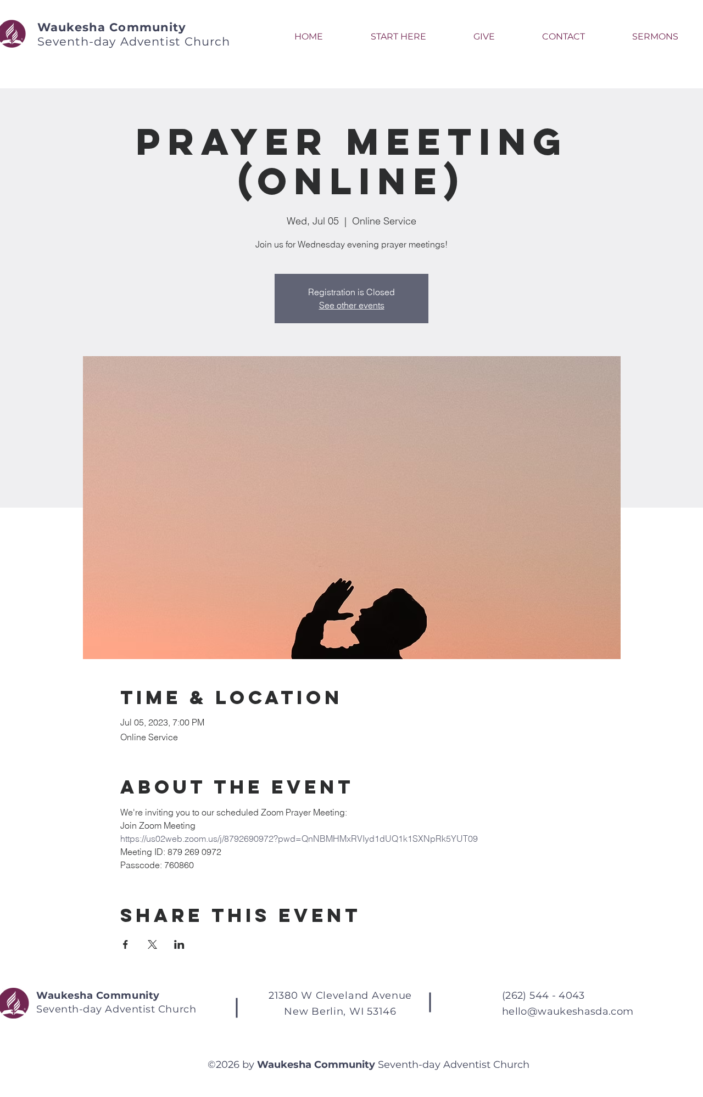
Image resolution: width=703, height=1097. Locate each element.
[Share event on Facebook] (125, 944)
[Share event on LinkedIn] (179, 944)
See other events (351, 305)
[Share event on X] (152, 944)
